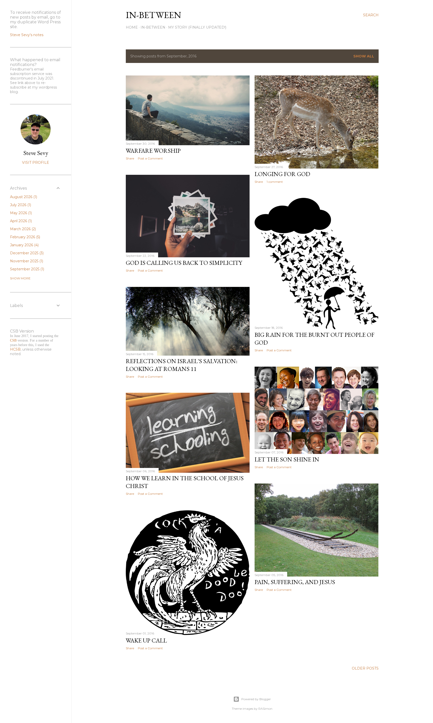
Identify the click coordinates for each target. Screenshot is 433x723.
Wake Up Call (146, 640)
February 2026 (24, 237)
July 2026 (20, 205)
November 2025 (26, 261)
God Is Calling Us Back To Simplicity (184, 263)
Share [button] (130, 158)
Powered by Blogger (256, 699)
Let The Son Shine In (287, 459)
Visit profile (35, 162)
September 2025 (26, 269)
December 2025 (26, 253)
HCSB (15, 349)
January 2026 (24, 245)
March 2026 (22, 229)
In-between (153, 15)
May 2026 (20, 213)
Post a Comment (150, 158)
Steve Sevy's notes (26, 35)
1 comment (275, 182)
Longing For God (282, 174)
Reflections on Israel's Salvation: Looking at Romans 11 (181, 365)
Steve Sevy (35, 153)
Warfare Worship (153, 150)
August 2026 (23, 197)
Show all (363, 56)
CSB (13, 340)
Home (132, 27)
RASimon (265, 708)
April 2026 (20, 221)
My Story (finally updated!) (197, 27)
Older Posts (365, 668)
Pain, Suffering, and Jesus (295, 582)
